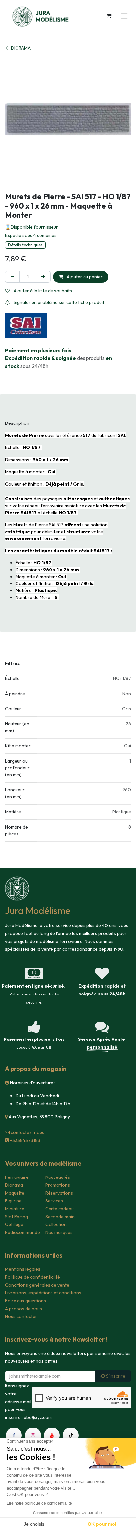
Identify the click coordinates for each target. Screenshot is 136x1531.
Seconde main (60, 1217)
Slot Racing (16, 1217)
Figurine (13, 1201)
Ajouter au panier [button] (84, 277)
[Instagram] (33, 1435)
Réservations (59, 1193)
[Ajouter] (43, 277)
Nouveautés (57, 1177)
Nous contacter (21, 1316)
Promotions (57, 1185)
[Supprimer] (12, 277)
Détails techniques (25, 244)
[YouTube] (52, 1435)
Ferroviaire (17, 1177)
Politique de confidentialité (32, 1277)
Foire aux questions (25, 1301)
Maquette (14, 1193)
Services (54, 1201)
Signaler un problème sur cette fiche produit (58, 302)
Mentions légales (22, 1269)
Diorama (14, 1185)
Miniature (14, 1209)
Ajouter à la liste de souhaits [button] (42, 291)
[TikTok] (71, 1435)
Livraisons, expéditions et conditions (43, 1293)
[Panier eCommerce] (108, 15)
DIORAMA (21, 48)
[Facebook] (14, 1435)
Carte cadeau (59, 1209)
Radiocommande (22, 1232)
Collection (56, 1224)
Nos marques (59, 1232)
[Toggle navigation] (124, 16)
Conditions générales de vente (37, 1285)
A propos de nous (23, 1309)
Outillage (14, 1224)
